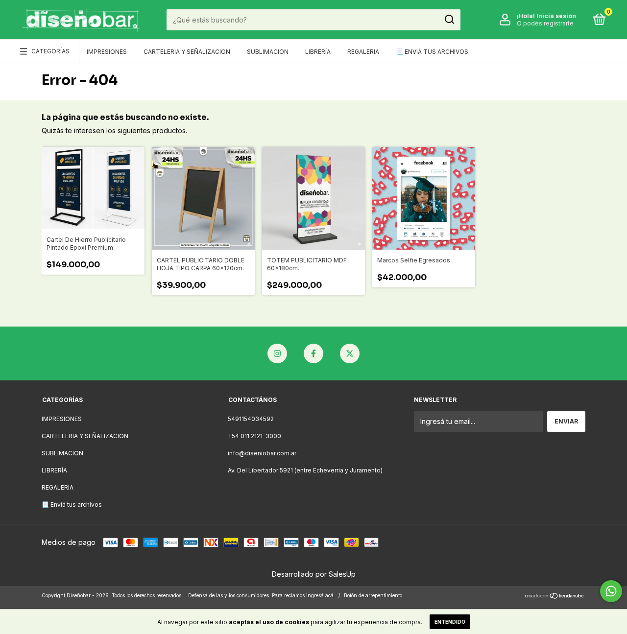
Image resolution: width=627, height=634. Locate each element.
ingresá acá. (320, 595)
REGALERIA (363, 51)
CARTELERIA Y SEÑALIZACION (187, 51)
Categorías (50, 51)
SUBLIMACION (268, 51)
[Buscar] (449, 19)
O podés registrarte (545, 23)
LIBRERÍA (318, 51)
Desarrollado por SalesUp (314, 574)
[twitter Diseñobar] (350, 353)
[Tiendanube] (554, 596)
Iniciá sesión (556, 16)
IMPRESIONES (107, 51)
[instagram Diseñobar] (277, 353)
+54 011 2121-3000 (254, 436)
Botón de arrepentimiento (373, 595)
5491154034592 (251, 419)
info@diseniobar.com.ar (262, 453)
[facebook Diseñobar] (313, 353)
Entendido (449, 622)
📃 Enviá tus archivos (432, 51)
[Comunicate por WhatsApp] (611, 591)
